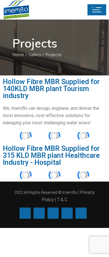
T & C (62, 199)
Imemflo (69, 192)
